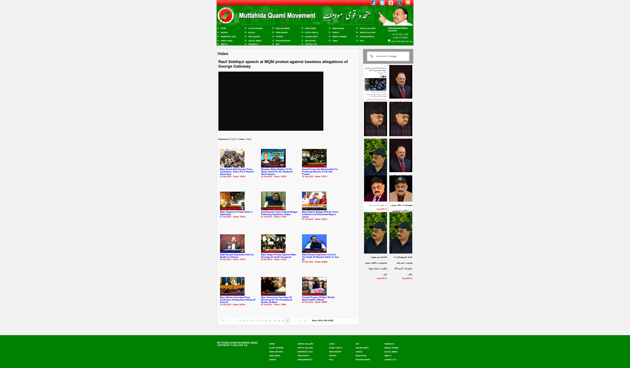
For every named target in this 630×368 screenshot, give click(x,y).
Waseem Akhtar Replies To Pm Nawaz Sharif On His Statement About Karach (277, 171)
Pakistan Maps (283, 41)
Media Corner (339, 37)
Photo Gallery (368, 28)
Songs (335, 32)
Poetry (279, 37)
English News (283, 28)
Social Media (255, 41)
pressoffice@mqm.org (401, 41)
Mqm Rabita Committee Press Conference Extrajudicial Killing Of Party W (237, 299)
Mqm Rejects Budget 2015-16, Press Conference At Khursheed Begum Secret (320, 214)
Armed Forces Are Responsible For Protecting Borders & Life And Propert (320, 171)
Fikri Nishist (282, 32)
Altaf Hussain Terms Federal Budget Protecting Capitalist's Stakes (279, 213)
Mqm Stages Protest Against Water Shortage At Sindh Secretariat (278, 255)
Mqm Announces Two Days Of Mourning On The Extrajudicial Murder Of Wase (276, 299)
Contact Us (311, 44)
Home (223, 28)
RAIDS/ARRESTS (367, 37)
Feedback (253, 44)
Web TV (224, 44)
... (377, 205)
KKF (278, 44)
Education (310, 41)
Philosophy (254, 37)
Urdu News (310, 28)
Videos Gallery (368, 32)
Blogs (251, 32)
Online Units (311, 37)
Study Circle (311, 32)
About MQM (226, 41)
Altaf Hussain (255, 28)
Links (335, 41)
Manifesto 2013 (228, 37)
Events (224, 32)
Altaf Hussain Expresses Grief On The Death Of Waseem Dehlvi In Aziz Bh (320, 257)
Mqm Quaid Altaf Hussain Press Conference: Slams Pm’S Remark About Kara (237, 171)
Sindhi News (338, 28)
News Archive (276, 352)
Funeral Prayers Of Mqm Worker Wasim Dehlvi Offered (318, 298)
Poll (362, 41)
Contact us (390, 360)
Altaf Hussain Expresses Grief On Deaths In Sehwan (237, 255)
